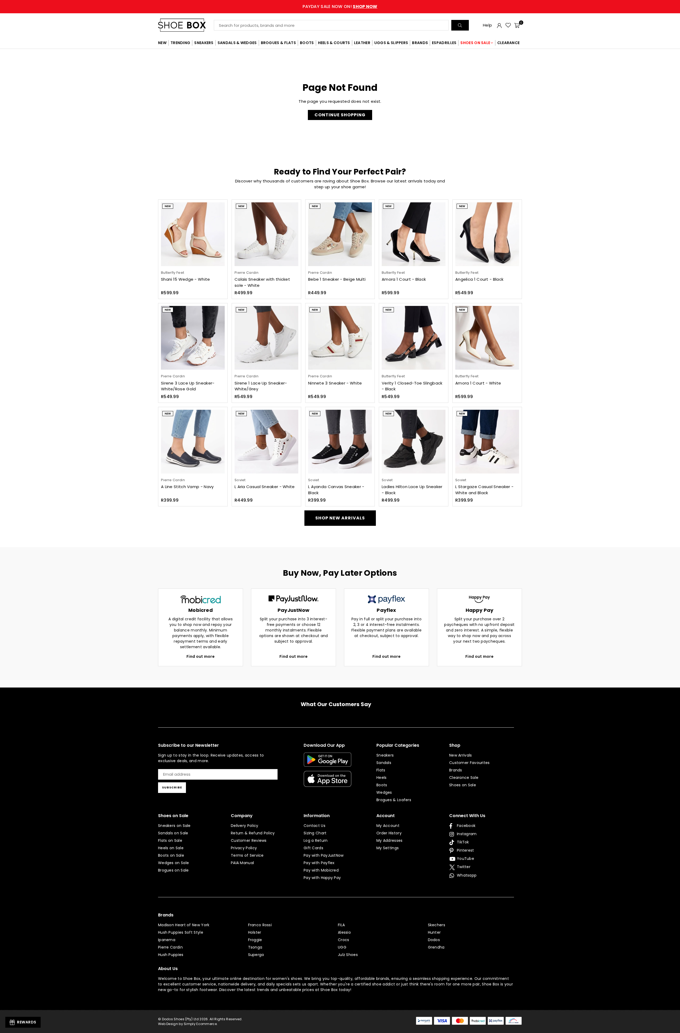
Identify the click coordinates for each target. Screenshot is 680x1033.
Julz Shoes (348, 954)
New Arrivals (460, 755)
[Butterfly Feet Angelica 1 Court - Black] (487, 234)
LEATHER (362, 42)
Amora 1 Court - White (478, 383)
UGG (342, 947)
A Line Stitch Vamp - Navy (187, 486)
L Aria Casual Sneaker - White (265, 486)
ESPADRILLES (444, 42)
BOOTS (307, 42)
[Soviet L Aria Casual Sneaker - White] (266, 441)
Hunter (434, 932)
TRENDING (180, 42)
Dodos (434, 939)
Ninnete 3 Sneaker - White (335, 383)
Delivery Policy (244, 825)
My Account (388, 825)
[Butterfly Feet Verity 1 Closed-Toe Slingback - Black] (413, 338)
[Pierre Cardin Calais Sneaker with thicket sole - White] (266, 234)
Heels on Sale (171, 848)
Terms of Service (247, 855)
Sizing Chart (315, 833)
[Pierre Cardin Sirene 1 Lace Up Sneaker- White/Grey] (266, 338)
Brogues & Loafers (393, 800)
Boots (381, 785)
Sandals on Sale (173, 833)
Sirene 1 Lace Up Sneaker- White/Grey (261, 386)
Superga (256, 954)
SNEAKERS (203, 42)
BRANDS (420, 42)
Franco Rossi (260, 925)
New (168, 206)
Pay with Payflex (319, 862)
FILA (341, 925)
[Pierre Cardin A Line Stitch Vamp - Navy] (193, 441)
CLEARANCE (508, 42)
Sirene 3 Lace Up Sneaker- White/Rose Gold (188, 386)
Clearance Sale (463, 777)
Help (487, 25)
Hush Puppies (171, 954)
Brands (455, 770)
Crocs (343, 939)
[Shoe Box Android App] (327, 762)
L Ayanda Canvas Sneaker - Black (336, 490)
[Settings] (499, 25)
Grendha (436, 947)
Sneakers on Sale (174, 825)
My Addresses (389, 840)
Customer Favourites (469, 762)
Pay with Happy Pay (322, 877)
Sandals (383, 762)
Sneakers (385, 755)
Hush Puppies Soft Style (180, 932)
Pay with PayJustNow (324, 855)
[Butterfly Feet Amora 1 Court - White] (487, 338)
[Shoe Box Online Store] (186, 25)
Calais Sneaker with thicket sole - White (262, 282)
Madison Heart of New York (184, 925)
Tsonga (255, 947)
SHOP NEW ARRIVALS (340, 518)
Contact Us (314, 825)
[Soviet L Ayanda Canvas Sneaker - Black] (340, 441)
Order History (389, 833)
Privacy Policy (244, 848)
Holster (254, 932)
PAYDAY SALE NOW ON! (340, 6)
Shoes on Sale (462, 785)
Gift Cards (313, 848)
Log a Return (316, 840)
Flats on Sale (170, 840)
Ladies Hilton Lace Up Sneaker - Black (412, 490)
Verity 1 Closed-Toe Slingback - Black (412, 386)
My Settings (387, 848)
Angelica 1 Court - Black (479, 279)
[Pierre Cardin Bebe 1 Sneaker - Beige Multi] (340, 234)
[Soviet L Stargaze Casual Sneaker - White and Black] (487, 441)
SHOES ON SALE (475, 42)
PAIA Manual (242, 862)
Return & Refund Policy (253, 833)
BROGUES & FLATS (278, 42)
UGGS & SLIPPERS (391, 42)
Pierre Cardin (170, 947)
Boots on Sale (171, 855)
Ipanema (166, 939)
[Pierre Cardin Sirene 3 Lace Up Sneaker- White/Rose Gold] (193, 338)
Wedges (384, 792)
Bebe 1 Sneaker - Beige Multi (337, 279)
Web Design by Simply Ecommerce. (188, 1024)
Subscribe (172, 787)
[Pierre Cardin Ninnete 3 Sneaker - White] (340, 338)
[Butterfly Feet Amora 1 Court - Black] (413, 234)
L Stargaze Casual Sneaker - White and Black (484, 490)
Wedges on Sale (173, 862)
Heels (381, 777)
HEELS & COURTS (334, 42)
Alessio (344, 932)
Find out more (200, 656)
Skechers (436, 925)
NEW (162, 42)
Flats (380, 770)
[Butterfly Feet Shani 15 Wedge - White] (193, 234)
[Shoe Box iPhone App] (327, 783)
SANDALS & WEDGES (237, 42)
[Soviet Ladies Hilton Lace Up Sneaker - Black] (413, 441)
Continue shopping (340, 115)
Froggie (255, 939)
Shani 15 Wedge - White (185, 279)
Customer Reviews (249, 840)
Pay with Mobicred (321, 870)
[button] (517, 25)
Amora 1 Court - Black (404, 279)
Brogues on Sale (173, 870)
